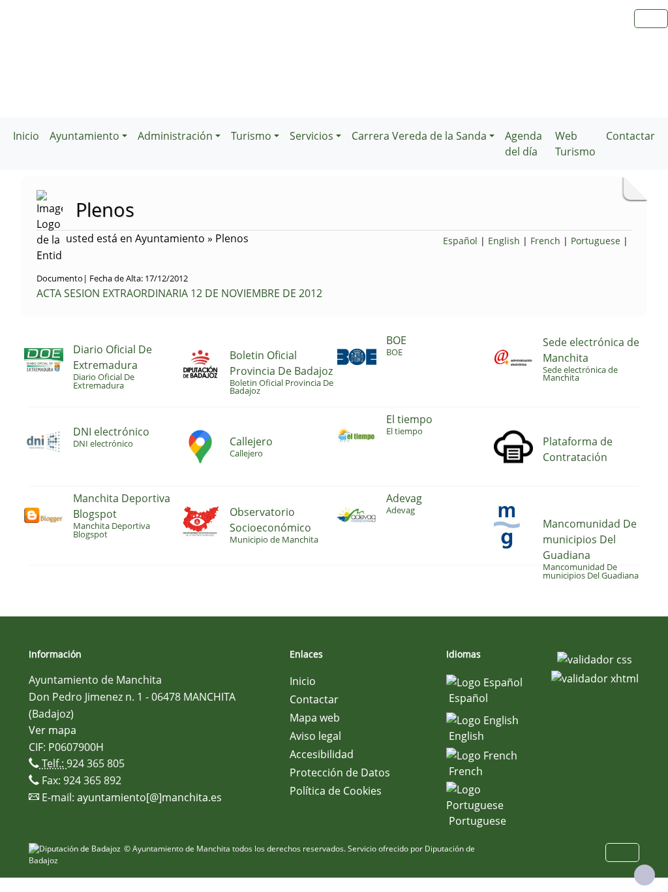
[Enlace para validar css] (594, 658)
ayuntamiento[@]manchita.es (149, 797)
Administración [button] (175, 136)
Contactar (630, 136)
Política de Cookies (336, 791)
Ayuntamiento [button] (84, 136)
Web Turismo (575, 144)
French (545, 240)
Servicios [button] (311, 136)
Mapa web (315, 717)
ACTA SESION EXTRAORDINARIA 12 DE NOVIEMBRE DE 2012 (179, 293)
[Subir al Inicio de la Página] (644, 875)
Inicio (26, 136)
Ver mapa (52, 730)
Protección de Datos (340, 772)
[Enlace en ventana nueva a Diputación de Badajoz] (76, 848)
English (504, 240)
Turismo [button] (251, 136)
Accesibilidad (322, 754)
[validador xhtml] (595, 678)
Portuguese (595, 240)
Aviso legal (315, 736)
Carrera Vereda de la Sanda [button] (419, 136)
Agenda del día (523, 144)
